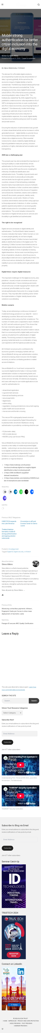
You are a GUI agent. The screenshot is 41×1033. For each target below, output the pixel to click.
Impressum (12, 1021)
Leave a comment (28, 58)
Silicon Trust (23, 1018)
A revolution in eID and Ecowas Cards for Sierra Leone (29, 523)
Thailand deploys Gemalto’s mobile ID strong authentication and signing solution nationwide (9, 534)
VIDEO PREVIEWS (15, 1023)
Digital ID (10, 552)
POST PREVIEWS (27, 1023)
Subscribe (7, 742)
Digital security (18, 552)
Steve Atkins (13, 56)
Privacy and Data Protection (28, 1021)
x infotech (27, 552)
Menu (2, 4)
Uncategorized (13, 549)
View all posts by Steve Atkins (12, 590)
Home (5, 1021)
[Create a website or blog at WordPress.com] (20, 1029)
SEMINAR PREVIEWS (20, 1025)
